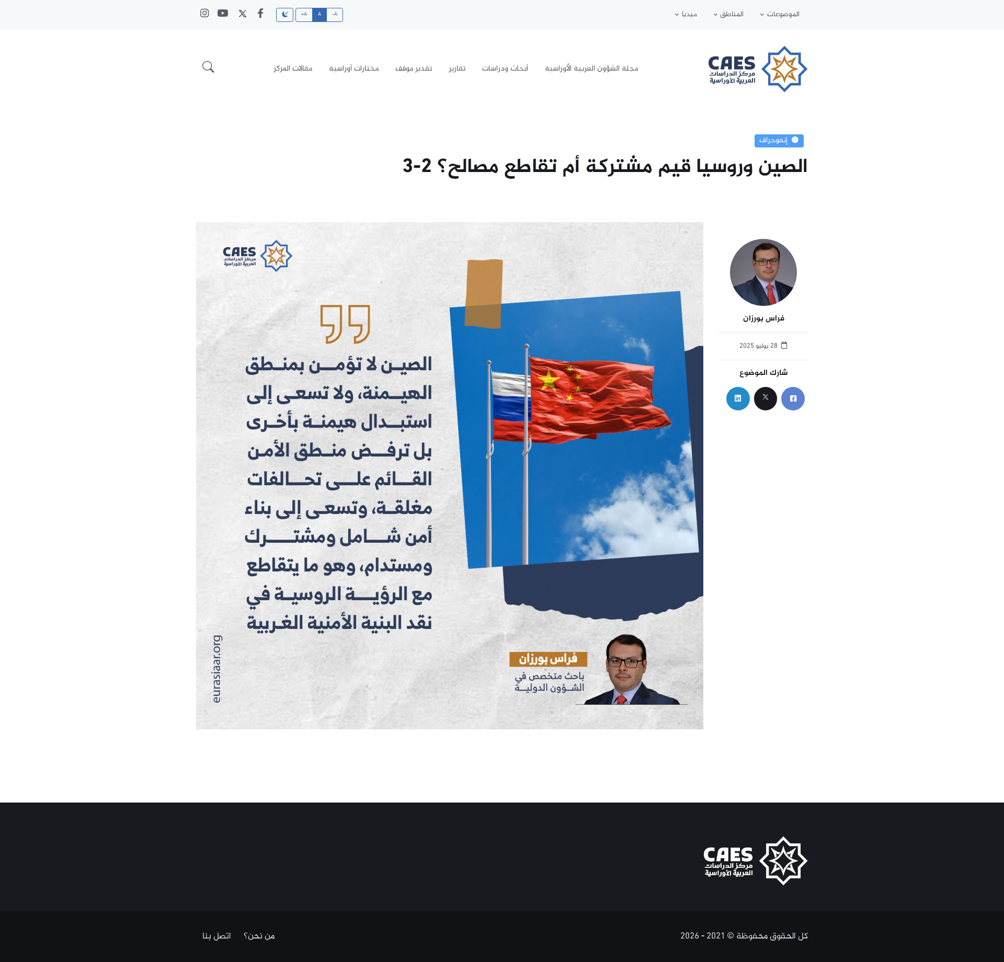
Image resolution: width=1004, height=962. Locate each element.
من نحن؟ (259, 936)
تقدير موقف (413, 68)
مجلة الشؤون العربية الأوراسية (591, 68)
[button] (208, 69)
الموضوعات (783, 14)
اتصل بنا (216, 936)
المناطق (732, 14)
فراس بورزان (763, 319)
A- (335, 14)
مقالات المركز (292, 68)
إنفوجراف (773, 140)
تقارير (457, 68)
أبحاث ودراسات (505, 68)
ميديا (689, 14)
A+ (304, 14)
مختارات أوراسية (354, 68)
